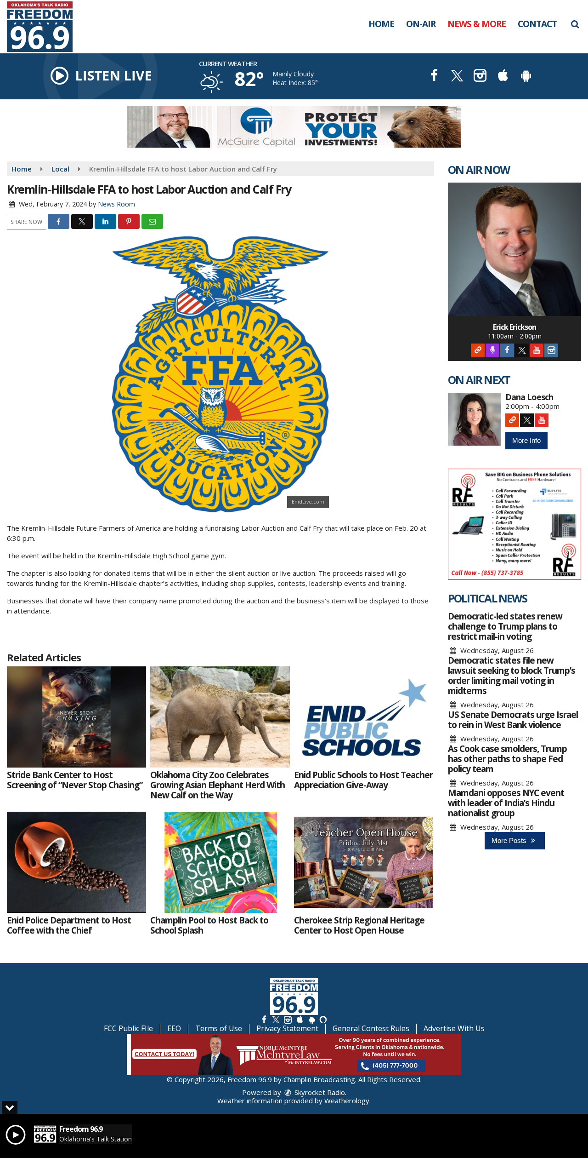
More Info (526, 440)
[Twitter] (522, 350)
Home (381, 24)
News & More (476, 24)
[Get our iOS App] (299, 1019)
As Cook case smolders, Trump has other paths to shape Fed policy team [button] (507, 759)
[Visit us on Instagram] (480, 76)
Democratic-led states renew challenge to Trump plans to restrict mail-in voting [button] (505, 626)
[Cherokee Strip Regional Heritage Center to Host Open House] (363, 862)
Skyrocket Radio (319, 1092)
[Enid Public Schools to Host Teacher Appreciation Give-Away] (363, 717)
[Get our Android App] (311, 1019)
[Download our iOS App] (503, 76)
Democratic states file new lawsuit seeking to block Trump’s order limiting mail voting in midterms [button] (511, 675)
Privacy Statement (287, 1028)
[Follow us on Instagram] (287, 1019)
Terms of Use (218, 1028)
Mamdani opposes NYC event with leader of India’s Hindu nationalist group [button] (506, 803)
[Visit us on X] (457, 76)
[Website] (478, 350)
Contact (537, 24)
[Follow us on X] (275, 1019)
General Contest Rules (371, 1028)
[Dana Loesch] (474, 419)
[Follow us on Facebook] (264, 1019)
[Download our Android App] (526, 76)
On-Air (420, 24)
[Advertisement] (294, 127)
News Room (116, 204)
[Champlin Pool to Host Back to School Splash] (219, 862)
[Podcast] (492, 350)
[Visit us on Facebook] (434, 76)
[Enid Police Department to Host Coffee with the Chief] (76, 862)
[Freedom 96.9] (46, 25)
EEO (174, 1028)
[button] (575, 24)
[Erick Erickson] (514, 249)
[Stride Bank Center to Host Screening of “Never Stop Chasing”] (76, 717)
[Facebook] (507, 350)
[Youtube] (536, 350)
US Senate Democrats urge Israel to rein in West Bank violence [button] (513, 720)
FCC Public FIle (128, 1028)
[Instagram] (551, 350)
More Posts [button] (510, 840)
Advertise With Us (454, 1028)
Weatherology (346, 1100)
